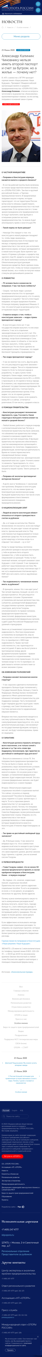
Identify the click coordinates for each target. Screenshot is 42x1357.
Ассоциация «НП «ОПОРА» (12, 1167)
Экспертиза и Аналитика (11, 1181)
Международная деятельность (21, 1011)
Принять (10, 1350)
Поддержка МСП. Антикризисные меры (21, 1039)
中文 (21, 1110)
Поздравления (21, 1035)
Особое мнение (23, 27)
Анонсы (21, 995)
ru (38, 10)
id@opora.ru (8, 1235)
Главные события (21, 991)
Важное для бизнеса (21, 999)
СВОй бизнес (21, 1043)
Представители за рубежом (17, 1254)
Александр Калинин (11, 104)
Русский (6, 1110)
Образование (7, 1196)
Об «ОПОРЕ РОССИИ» (10, 1164)
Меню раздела (21, 36)
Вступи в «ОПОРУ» (12, 1156)
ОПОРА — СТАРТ (21, 1047)
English (14, 1110)
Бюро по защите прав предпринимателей (21, 1027)
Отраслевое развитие (21, 1007)
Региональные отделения (15, 1251)
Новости (10, 27)
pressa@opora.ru (8, 1317)
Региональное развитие (21, 1003)
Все (21, 987)
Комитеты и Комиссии (10, 1174)
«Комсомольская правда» (22, 972)
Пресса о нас (21, 1019)
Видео (21, 1031)
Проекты (5, 1200)
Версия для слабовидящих (13, 13)
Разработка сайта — (12, 1207)
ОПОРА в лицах (21, 1015)
